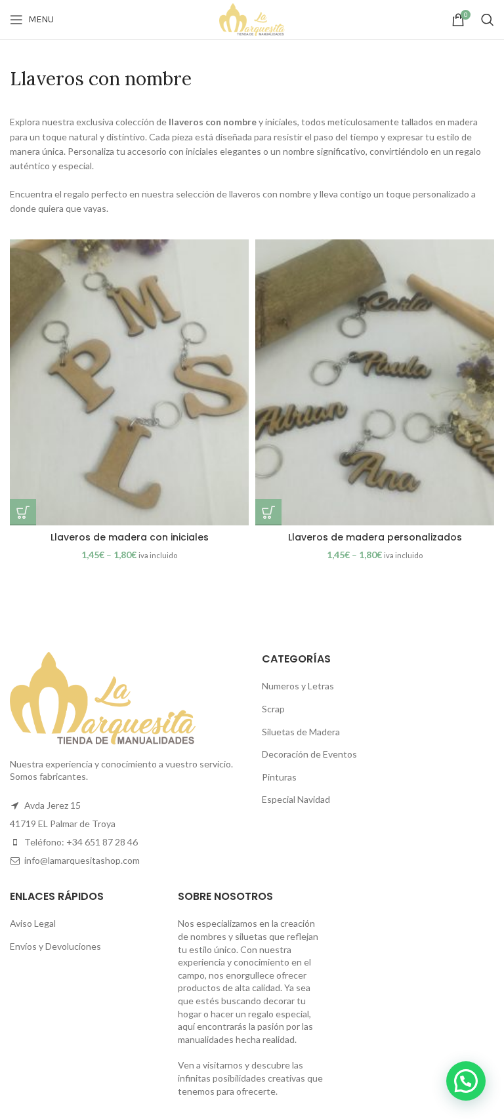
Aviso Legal (33, 923)
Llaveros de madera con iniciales (130, 537)
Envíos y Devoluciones (55, 946)
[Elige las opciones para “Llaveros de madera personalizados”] (268, 512)
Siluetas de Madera (301, 731)
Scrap (273, 708)
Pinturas (279, 777)
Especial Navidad (296, 799)
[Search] (487, 20)
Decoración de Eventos (309, 754)
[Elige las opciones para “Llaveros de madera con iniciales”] (23, 512)
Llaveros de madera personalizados (375, 537)
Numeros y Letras (298, 685)
